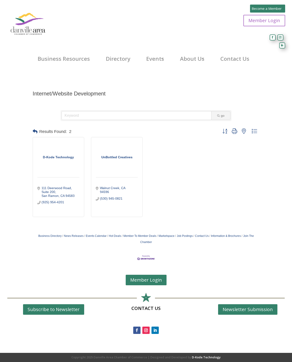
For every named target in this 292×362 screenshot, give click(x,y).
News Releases (73, 236)
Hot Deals (115, 236)
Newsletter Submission (248, 309)
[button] (35, 131)
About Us (192, 58)
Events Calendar (96, 236)
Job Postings (185, 236)
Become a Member (267, 8)
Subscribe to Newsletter (54, 309)
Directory (118, 58)
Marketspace (167, 236)
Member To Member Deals (139, 236)
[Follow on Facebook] (273, 37)
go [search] (222, 115)
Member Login (264, 20)
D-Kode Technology (206, 357)
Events (155, 58)
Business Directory (50, 236)
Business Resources (64, 58)
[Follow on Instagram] (280, 37)
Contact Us (234, 58)
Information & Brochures (226, 236)
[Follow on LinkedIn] (282, 45)
